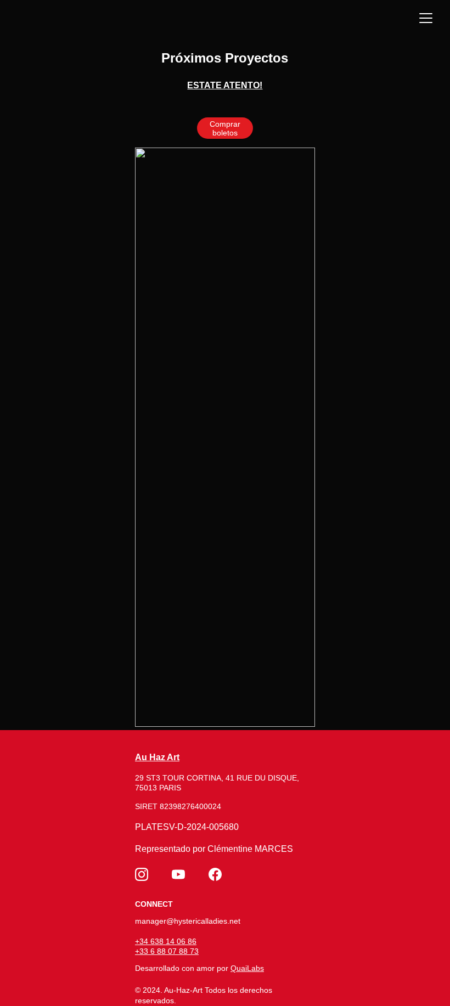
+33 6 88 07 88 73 (167, 951)
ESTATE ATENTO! (224, 85)
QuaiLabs (247, 968)
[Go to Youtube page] (178, 874)
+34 (142, 941)
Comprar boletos (225, 128)
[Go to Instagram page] (141, 874)
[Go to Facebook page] (215, 874)
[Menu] (425, 18)
